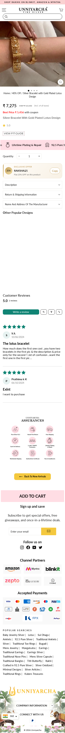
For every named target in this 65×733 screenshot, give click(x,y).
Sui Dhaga (43, 634)
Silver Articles (32, 669)
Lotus (31, 634)
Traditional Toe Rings (24, 643)
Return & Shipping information (21, 194)
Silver (6, 643)
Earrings (43, 647)
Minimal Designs (12, 669)
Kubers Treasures (33, 673)
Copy (55, 170)
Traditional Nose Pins (14, 656)
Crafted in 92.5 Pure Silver (17, 665)
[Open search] (43, 312)
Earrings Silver (35, 652)
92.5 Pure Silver (23, 639)
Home (7, 93)
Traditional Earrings (13, 652)
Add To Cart (32, 496)
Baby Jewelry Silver (13, 634)
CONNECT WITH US (32, 714)
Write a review (21, 311)
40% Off (17, 93)
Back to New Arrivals (35, 476)
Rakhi (49, 660)
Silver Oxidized (44, 665)
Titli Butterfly (34, 660)
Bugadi (42, 643)
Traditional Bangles (13, 660)
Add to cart (17, 272)
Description (11, 184)
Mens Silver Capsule (41, 656)
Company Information (31, 705)
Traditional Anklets (46, 639)
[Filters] (51, 312)
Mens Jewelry (10, 647)
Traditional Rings (12, 673)
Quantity (8, 156)
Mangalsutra (28, 647)
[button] (5, 125)
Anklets (7, 639)
